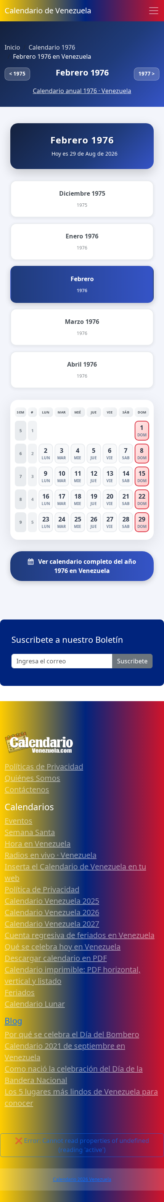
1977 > (146, 73)
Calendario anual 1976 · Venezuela (82, 91)
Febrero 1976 (82, 72)
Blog (13, 1020)
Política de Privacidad (42, 889)
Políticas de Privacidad (44, 766)
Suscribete (132, 661)
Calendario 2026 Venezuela (82, 1179)
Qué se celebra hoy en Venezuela (63, 946)
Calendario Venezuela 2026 (52, 912)
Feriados (20, 992)
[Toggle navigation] (153, 10)
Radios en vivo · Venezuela (50, 855)
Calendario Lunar (35, 1004)
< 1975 (17, 73)
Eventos (18, 821)
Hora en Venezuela (38, 843)
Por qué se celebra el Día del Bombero (72, 1034)
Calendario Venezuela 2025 (52, 901)
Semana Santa (30, 832)
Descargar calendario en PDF (56, 958)
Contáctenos (27, 789)
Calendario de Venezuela (48, 10)
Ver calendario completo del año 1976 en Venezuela (86, 566)
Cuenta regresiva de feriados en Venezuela (79, 935)
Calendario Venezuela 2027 (52, 924)
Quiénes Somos (32, 778)
